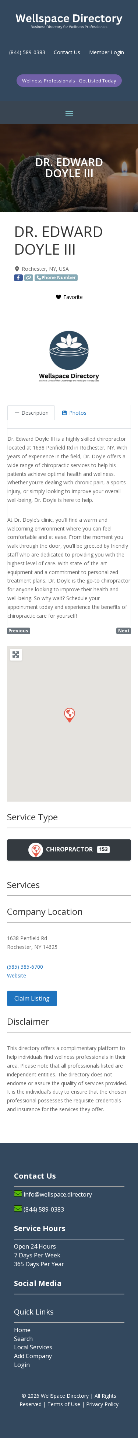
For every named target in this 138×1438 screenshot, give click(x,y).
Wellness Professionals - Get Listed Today (69, 80)
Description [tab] (35, 412)
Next (124, 630)
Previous (18, 630)
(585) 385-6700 (25, 966)
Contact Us (67, 52)
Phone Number (59, 277)
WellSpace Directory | (68, 1395)
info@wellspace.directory (58, 1194)
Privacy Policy (102, 1404)
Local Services (33, 1347)
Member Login (106, 52)
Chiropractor (69, 849)
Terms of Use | (66, 1404)
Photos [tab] (77, 412)
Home (22, 1330)
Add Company (33, 1356)
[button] (69, 715)
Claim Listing (32, 998)
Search (23, 1339)
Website (16, 975)
